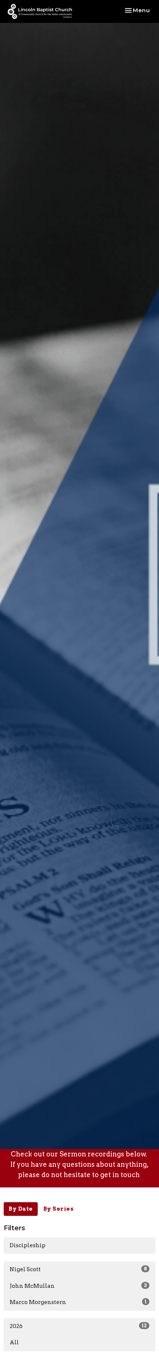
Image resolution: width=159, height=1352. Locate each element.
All (14, 1342)
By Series (58, 1209)
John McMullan (78, 1286)
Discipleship (27, 1245)
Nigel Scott (78, 1269)
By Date (21, 1209)
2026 (78, 1326)
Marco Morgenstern (78, 1302)
